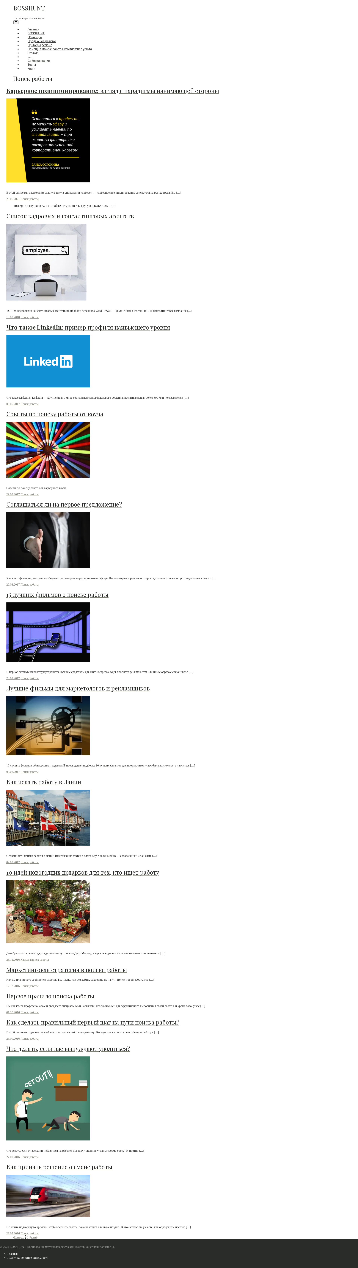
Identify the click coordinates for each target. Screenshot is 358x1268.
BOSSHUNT (29, 8)
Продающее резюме (42, 41)
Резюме (33, 53)
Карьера (26, 959)
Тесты (32, 64)
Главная (33, 29)
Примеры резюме (40, 45)
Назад (18, 1237)
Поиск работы (30, 199)
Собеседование (39, 60)
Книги (31, 68)
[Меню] (15, 22)
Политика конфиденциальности (27, 1257)
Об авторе (35, 37)
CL (30, 56)
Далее (33, 1237)
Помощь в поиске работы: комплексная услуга (60, 49)
